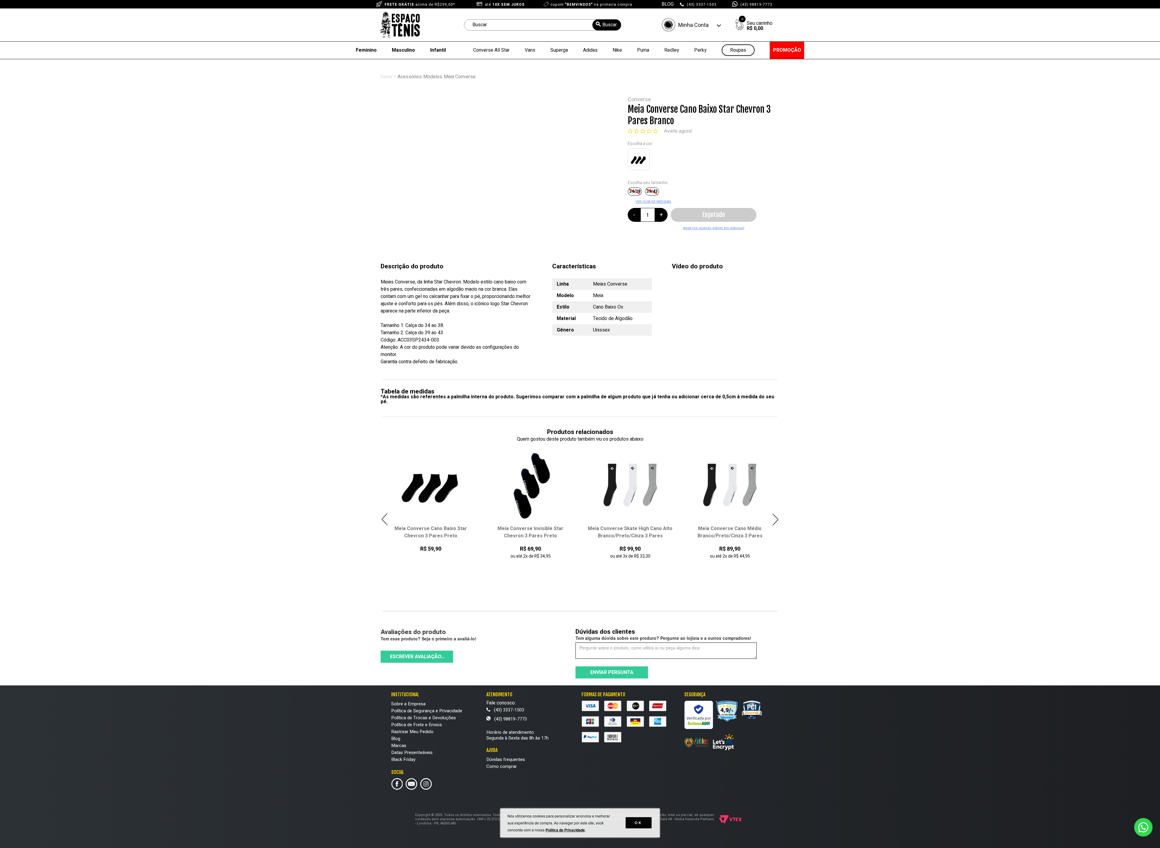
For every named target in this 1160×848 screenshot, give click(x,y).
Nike (617, 50)
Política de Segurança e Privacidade (426, 710)
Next (775, 519)
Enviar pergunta (611, 672)
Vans (530, 50)
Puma (643, 50)
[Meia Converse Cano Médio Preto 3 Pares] (730, 485)
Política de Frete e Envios (416, 724)
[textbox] (542, 25)
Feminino (366, 50)
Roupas (738, 50)
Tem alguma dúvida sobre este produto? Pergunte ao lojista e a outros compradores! (663, 638)
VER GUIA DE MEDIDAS (653, 201)
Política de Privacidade (565, 830)
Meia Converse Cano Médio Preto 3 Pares (730, 532)
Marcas (398, 745)
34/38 (634, 191)
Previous (385, 519)
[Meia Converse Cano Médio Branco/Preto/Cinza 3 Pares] (630, 485)
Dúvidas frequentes (505, 759)
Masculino (403, 50)
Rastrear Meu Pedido (412, 731)
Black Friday (403, 759)
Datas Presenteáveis (412, 752)
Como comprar (501, 766)
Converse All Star (491, 50)
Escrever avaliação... (417, 656)
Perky (700, 50)
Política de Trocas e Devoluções (423, 717)
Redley (671, 50)
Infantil (438, 50)
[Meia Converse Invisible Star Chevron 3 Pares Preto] (431, 485)
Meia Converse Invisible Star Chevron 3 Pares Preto (431, 532)
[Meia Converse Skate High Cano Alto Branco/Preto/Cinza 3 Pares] (531, 485)
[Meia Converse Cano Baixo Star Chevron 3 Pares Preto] (640, 160)
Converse (639, 99)
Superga (559, 50)
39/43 (652, 191)
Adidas (590, 50)
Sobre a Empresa (408, 704)
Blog (395, 738)
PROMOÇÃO (787, 50)
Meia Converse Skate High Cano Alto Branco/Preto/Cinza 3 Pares (530, 532)
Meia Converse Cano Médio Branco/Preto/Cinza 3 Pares (630, 532)
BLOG (668, 4)
